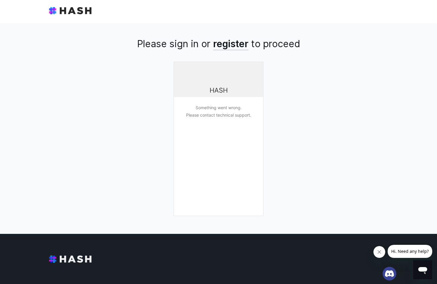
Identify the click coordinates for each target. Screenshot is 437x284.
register (231, 44)
